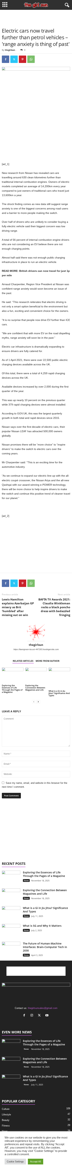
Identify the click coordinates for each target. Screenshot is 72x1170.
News (26, 880)
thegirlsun (10, 50)
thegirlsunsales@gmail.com (42, 1008)
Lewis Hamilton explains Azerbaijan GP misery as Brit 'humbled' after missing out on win (18, 607)
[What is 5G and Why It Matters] (11, 933)
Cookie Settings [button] (15, 1161)
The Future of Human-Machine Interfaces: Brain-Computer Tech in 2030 (45, 947)
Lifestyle (6, 1114)
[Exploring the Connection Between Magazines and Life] (36, 675)
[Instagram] (32, 1015)
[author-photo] (36, 632)
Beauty (5, 1120)
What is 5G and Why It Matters (42, 925)
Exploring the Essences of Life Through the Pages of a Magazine (12, 688)
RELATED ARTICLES (23, 660)
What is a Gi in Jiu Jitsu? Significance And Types (59, 693)
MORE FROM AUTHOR (47, 660)
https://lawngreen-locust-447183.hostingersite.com (36, 649)
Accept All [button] (35, 1161)
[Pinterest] (22, 59)
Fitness (6, 1125)
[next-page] (38, 702)
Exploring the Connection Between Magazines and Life (35, 687)
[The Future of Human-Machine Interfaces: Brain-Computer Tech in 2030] (11, 946)
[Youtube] (47, 1015)
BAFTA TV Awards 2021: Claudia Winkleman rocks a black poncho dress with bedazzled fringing (54, 607)
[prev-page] (34, 702)
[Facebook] (5, 59)
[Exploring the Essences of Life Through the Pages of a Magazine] (12, 675)
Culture (5, 1109)
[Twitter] (14, 59)
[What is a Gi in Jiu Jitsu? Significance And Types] (59, 678)
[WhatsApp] (31, 59)
